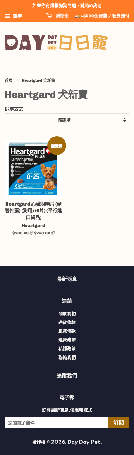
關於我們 (67, 313)
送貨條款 (67, 322)
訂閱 (118, 423)
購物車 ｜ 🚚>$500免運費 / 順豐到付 (92, 16)
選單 (17, 15)
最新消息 (67, 279)
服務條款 (67, 330)
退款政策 (67, 339)
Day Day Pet (84, 441)
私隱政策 (67, 348)
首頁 (9, 80)
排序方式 (14, 108)
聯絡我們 (67, 357)
